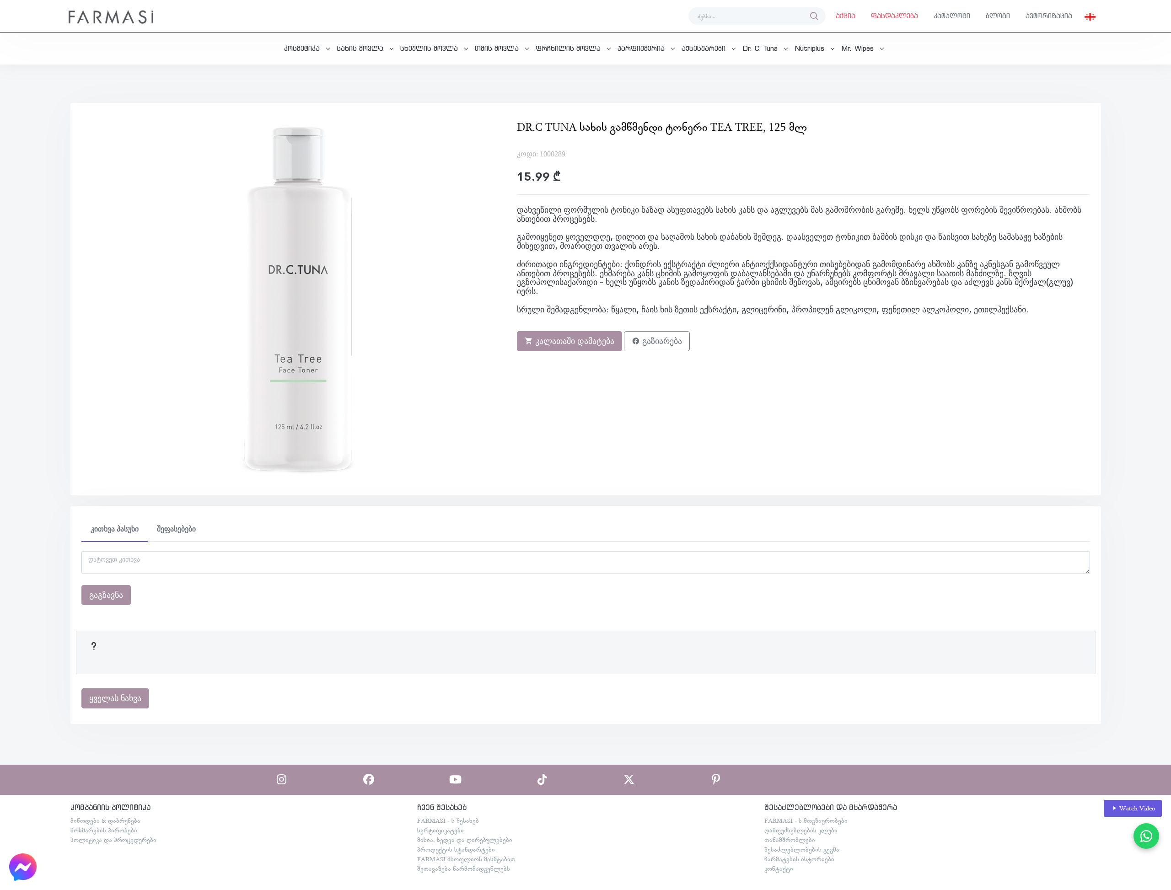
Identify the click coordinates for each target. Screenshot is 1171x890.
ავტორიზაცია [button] (1049, 15)
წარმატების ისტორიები (799, 858)
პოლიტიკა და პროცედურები (113, 839)
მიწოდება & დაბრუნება (105, 820)
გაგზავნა (106, 595)
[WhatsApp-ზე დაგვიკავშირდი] (1146, 836)
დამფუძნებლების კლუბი (801, 830)
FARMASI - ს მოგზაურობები (806, 820)
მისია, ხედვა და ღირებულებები (464, 839)
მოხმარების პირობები (103, 830)
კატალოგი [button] (952, 15)
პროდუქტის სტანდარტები (456, 849)
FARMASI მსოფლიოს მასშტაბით (466, 858)
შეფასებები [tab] (176, 529)
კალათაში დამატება (573, 341)
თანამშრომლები (789, 839)
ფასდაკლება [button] (894, 15)
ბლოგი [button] (998, 15)
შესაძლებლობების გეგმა (801, 849)
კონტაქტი (778, 868)
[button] (1090, 16)
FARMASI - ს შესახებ (448, 820)
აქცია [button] (845, 15)
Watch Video (1136, 808)
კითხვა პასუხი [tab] (115, 529)
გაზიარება (661, 341)
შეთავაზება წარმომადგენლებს (463, 868)
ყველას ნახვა (115, 698)
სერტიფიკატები (440, 830)
